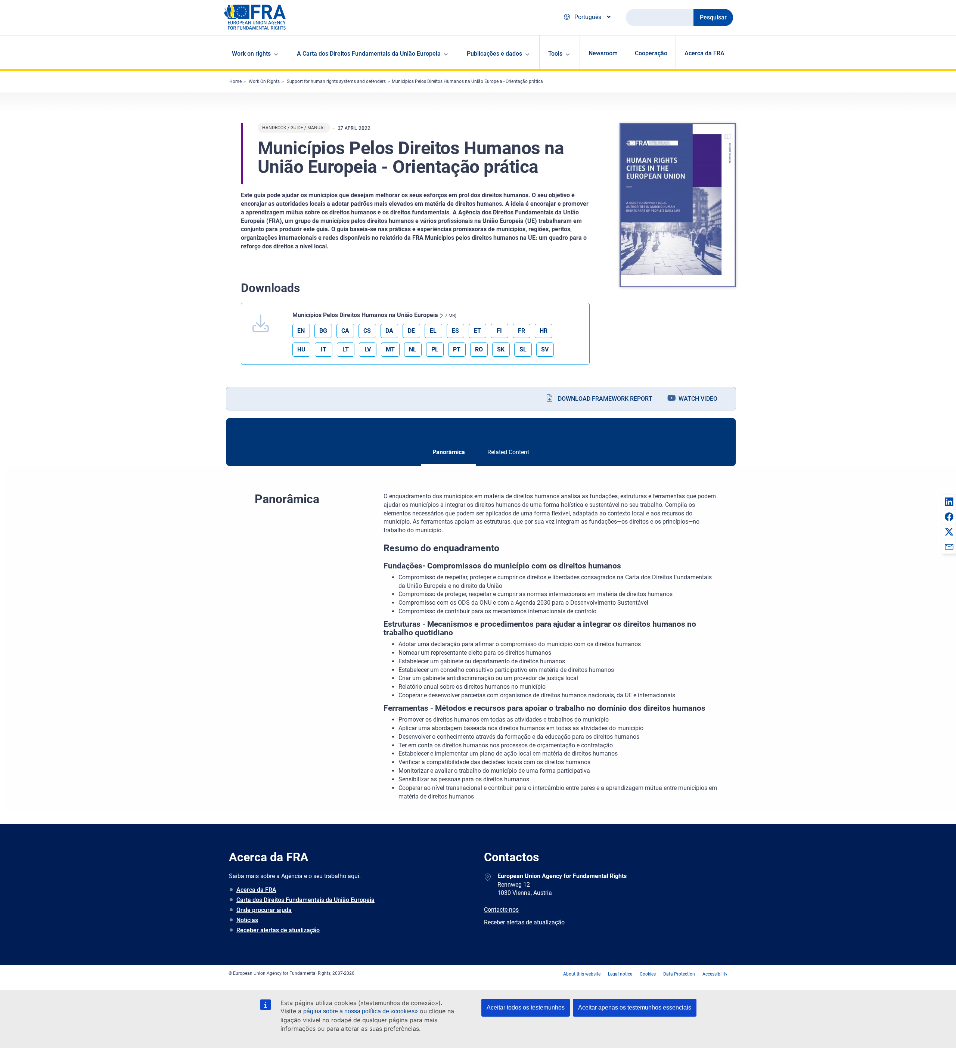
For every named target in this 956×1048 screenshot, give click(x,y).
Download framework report (605, 398)
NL (412, 349)
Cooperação (651, 53)
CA (345, 330)
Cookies (648, 974)
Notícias (247, 920)
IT (323, 349)
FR (521, 330)
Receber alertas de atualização (278, 930)
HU (301, 349)
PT (456, 349)
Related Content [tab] (508, 452)
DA (389, 330)
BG (323, 330)
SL (523, 349)
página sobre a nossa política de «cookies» (360, 1011)
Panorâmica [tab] (448, 452)
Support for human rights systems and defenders (336, 81)
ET (477, 330)
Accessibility (714, 974)
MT (390, 349)
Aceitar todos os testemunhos (526, 1007)
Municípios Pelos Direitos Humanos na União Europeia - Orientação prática (467, 81)
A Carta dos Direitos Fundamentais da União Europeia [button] (369, 53)
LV (367, 349)
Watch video (698, 398)
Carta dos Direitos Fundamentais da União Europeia (305, 899)
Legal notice (620, 974)
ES (455, 330)
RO (479, 349)
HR (543, 330)
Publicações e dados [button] (494, 53)
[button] (949, 501)
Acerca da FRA (704, 53)
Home (235, 81)
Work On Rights (264, 81)
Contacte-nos (501, 909)
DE (411, 330)
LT (345, 349)
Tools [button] (555, 53)
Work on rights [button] (251, 53)
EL (433, 330)
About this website (581, 974)
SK (501, 349)
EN (301, 330)
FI (499, 330)
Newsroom (603, 53)
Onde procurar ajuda (264, 910)
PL (434, 349)
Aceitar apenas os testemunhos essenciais (634, 1007)
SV (545, 349)
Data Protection (679, 974)
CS (367, 330)
